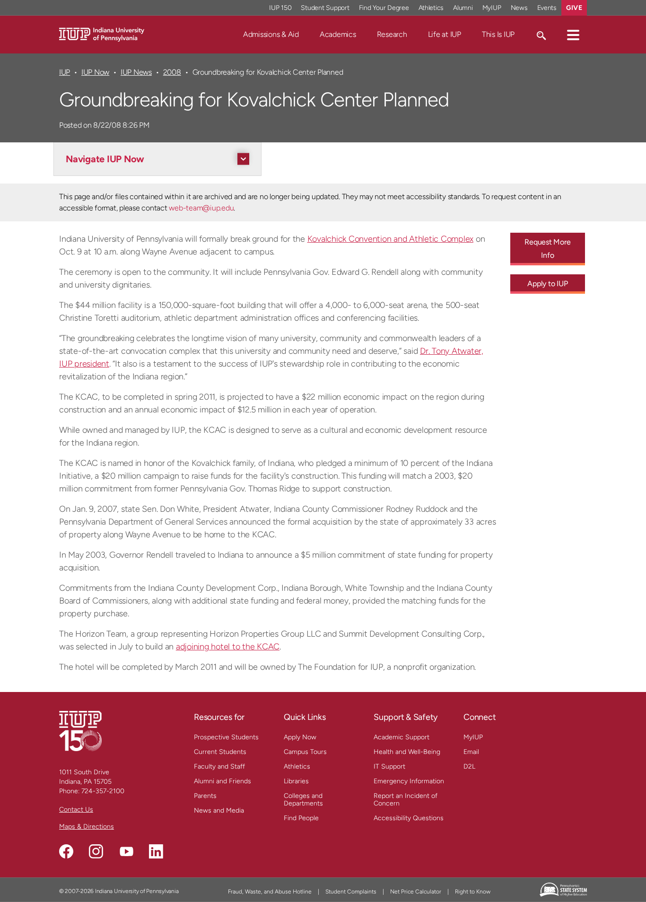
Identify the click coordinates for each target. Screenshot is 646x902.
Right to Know (472, 891)
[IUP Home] (101, 33)
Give (574, 8)
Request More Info (547, 248)
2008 (172, 72)
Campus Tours (305, 752)
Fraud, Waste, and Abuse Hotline (270, 891)
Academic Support (401, 737)
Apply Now (300, 737)
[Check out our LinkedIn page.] (156, 851)
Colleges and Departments (303, 799)
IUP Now (95, 72)
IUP (64, 72)
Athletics (431, 8)
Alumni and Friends (222, 781)
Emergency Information (409, 781)
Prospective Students (226, 737)
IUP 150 (280, 8)
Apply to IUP (547, 283)
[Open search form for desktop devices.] (540, 34)
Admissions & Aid (271, 34)
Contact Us (76, 810)
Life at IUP (444, 34)
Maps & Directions (86, 827)
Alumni (463, 8)
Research (392, 34)
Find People (301, 818)
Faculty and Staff (219, 766)
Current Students (220, 752)
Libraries (296, 781)
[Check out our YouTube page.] (126, 851)
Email (471, 752)
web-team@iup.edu (201, 207)
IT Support (389, 766)
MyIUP (491, 8)
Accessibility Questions (409, 818)
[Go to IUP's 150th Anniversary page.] (80, 731)
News (519, 8)
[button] (573, 34)
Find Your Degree (384, 8)
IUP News (136, 72)
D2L (469, 766)
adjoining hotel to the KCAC (227, 646)
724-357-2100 (102, 791)
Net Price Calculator (415, 891)
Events (547, 8)
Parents (205, 796)
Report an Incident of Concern (405, 799)
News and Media (219, 810)
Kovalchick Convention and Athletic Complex (390, 239)
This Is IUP (498, 34)
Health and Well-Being (407, 752)
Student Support (325, 8)
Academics (338, 34)
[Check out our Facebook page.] (66, 851)
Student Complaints (350, 891)
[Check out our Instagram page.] (96, 851)
